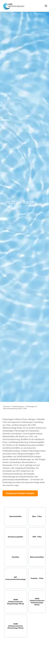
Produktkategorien (18, 406)
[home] (14, 6)
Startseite (6, 406)
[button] (45, 6)
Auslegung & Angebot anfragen (20, 493)
